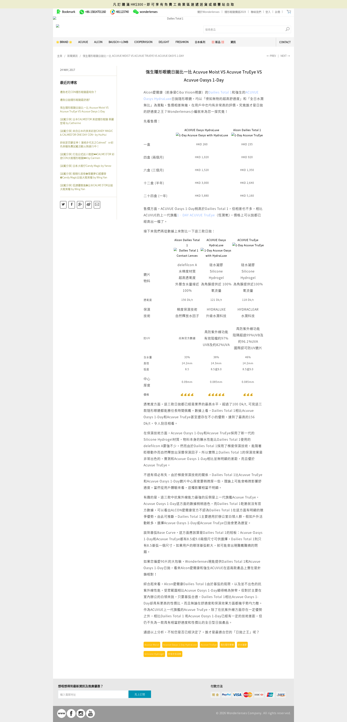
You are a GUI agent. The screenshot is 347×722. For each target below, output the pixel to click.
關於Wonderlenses (208, 11)
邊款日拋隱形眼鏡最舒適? (75, 100)
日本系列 (200, 42)
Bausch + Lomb (118, 42)
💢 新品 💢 (217, 42)
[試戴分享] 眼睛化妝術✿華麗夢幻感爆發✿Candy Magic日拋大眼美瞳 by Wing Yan (83, 175)
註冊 (277, 11)
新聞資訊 (72, 56)
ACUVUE (83, 42)
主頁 (59, 56)
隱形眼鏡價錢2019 (235, 11)
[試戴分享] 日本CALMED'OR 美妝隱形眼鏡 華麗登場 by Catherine (87, 121)
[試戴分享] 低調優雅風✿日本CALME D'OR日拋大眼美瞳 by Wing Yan (86, 187)
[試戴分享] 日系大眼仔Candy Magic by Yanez (85, 166)
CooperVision (143, 42)
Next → (285, 56)
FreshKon (182, 42)
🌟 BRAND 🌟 (64, 42)
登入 (268, 11)
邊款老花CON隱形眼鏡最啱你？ (78, 92)
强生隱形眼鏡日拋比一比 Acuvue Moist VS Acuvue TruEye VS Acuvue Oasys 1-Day (84, 109)
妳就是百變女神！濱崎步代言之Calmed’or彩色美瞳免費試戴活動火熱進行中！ (86, 144)
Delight (164, 42)
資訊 (233, 42)
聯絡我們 (256, 11)
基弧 (153, 532)
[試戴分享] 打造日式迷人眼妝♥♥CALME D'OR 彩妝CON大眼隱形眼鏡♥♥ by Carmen (87, 156)
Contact (285, 42)
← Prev (271, 56)
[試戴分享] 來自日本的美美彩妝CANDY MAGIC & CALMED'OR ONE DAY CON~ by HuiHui (86, 132)
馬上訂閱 (140, 694)
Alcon (98, 42)
